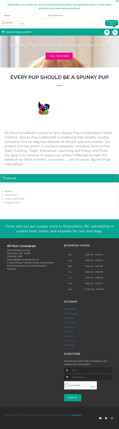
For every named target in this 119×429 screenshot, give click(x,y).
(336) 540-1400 (14, 256)
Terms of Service (48, 414)
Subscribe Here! (112, 23)
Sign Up (72, 397)
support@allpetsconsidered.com (23, 259)
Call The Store (59, 56)
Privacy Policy (31, 414)
